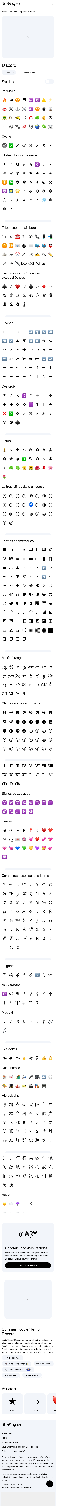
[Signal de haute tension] (50, 100)
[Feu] (4, 100)
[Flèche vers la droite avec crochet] (44, 359)
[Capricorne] (11, 811)
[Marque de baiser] (24, 127)
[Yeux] (11, 118)
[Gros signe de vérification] (24, 145)
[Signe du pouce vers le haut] (44, 1058)
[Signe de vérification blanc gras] (11, 145)
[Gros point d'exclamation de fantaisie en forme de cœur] (31, 830)
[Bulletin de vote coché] (4, 145)
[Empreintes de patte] (17, 127)
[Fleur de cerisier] (50, 468)
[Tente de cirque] (17, 1086)
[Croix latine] (31, 404)
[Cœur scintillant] (50, 839)
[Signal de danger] (44, 100)
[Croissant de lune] (11, 1213)
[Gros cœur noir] (50, 830)
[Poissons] (24, 811)
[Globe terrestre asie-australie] (37, 127)
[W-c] (31, 1213)
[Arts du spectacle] (37, 1086)
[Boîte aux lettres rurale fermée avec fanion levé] (44, 246)
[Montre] (44, 109)
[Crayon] (50, 254)
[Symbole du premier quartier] (44, 1204)
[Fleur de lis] (4, 450)
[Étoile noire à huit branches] (4, 182)
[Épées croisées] (24, 109)
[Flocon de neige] (44, 200)
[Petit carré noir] (17, 559)
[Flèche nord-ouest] (44, 332)
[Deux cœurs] (44, 839)
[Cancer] (24, 803)
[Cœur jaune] (31, 848)
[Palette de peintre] (4, 1086)
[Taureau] (11, 803)
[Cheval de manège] (4, 1077)
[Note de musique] (4, 1030)
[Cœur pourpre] (37, 848)
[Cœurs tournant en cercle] (50, 848)
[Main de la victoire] (44, 118)
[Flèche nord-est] (50, 332)
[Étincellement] (24, 459)
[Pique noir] (4, 286)
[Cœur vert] (24, 848)
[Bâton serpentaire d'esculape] (24, 1003)
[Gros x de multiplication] (31, 145)
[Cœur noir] (17, 286)
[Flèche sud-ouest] (11, 341)
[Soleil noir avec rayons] (4, 1204)
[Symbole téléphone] (17, 237)
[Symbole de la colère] (31, 118)
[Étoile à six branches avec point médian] (4, 191)
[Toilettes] (24, 1213)
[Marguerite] (24, 468)
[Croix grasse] (4, 413)
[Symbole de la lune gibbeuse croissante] (50, 1204)
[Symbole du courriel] (17, 246)
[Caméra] (37, 1077)
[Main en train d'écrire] (37, 254)
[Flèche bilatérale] (31, 332)
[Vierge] (37, 803)
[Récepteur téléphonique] (37, 237)
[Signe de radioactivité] (17, 100)
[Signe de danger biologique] (37, 109)
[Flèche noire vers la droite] (4, 359)
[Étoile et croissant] (4, 994)
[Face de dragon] (4, 118)
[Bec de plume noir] (17, 263)
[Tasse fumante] (4, 254)
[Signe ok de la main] (50, 1058)
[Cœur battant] (31, 839)
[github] (47, 1425)
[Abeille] (17, 118)
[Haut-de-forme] (11, 1086)
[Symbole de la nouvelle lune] (37, 1204)
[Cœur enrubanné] (44, 848)
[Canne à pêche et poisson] (24, 1077)
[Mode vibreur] (4, 246)
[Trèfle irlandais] (37, 118)
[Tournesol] (31, 468)
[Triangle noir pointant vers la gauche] (31, 341)
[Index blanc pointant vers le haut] (24, 1058)
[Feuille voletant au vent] (17, 1213)
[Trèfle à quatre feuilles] (44, 127)
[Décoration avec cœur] (4, 857)
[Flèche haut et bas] (37, 332)
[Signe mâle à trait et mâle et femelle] (37, 975)
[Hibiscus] (37, 468)
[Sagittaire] (4, 811)
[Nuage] (11, 1204)
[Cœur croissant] (4, 848)
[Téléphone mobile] (44, 237)
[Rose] (44, 468)
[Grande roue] (11, 1077)
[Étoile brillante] (17, 191)
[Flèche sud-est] (4, 341)
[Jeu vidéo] (44, 1086)
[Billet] (24, 1086)
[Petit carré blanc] (24, 559)
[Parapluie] (17, 1204)
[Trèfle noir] (31, 286)
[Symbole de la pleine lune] (4, 1213)
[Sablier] (50, 109)
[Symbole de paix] (31, 100)
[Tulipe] (4, 477)
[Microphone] (31, 1077)
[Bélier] (4, 803)
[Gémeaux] (17, 803)
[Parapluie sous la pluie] (24, 1204)
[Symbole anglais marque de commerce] (17, 920)
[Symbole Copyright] (11, 127)
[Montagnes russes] (17, 1077)
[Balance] (44, 803)
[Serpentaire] (31, 811)
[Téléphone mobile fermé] (11, 246)
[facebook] (52, 1425)
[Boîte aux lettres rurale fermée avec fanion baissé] (37, 246)
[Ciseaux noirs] (17, 254)
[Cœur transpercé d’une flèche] (11, 848)
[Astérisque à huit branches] (11, 182)
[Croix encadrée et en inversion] (11, 413)
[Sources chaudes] (4, 109)
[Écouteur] (50, 1077)
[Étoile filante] (11, 191)
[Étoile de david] (37, 164)
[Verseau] (17, 811)
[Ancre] (17, 109)
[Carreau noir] (44, 286)
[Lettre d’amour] (17, 839)
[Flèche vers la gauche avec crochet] (50, 359)
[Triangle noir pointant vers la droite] (37, 341)
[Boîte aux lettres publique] (50, 246)
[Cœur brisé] (37, 839)
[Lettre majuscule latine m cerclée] (31, 504)
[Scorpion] (50, 803)
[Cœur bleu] (17, 848)
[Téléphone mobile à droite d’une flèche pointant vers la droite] (50, 237)
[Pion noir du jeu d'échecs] (24, 304)
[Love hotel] (24, 839)
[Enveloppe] (31, 246)
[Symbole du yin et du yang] (37, 100)
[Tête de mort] (50, 127)
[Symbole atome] (31, 109)
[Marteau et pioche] (11, 109)
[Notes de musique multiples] (50, 1021)
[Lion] (31, 803)
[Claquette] (31, 1086)
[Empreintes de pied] (31, 127)
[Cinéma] (44, 1077)
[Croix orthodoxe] (24, 396)
